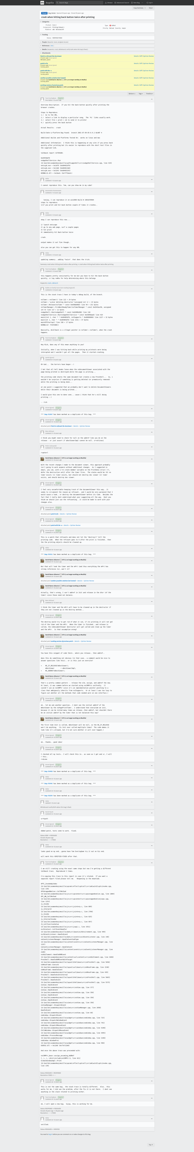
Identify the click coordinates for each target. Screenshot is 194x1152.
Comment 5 (48, 271)
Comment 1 (48, 180)
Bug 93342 (48, 783)
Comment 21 (49, 588)
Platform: (48, 29)
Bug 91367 (48, 414)
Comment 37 (49, 864)
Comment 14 (49, 485)
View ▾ (151, 8)
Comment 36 (49, 847)
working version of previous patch (51, 85)
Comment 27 (49, 700)
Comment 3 (48, 215)
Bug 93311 (48, 554)
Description (48, 100)
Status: (49, 38)
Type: (106, 25)
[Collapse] (152, 99)
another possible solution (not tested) (53, 78)
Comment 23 (49, 617)
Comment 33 (49, 791)
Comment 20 (49, 576)
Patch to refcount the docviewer (51, 56)
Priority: (105, 28)
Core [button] (54, 25)
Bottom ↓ (132, 93)
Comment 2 (48, 193)
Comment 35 (49, 826)
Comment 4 (48, 255)
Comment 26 (49, 678)
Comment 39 (49, 1099)
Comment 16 (49, 521)
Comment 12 (49, 448)
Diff (141, 56)
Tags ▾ (141, 93)
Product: (48, 25)
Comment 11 (49, 433)
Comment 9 (48, 410)
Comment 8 (48, 360)
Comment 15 (49, 509)
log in (50, 1134)
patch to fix (44, 63)
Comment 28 (49, 720)
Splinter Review (148, 56)
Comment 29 (49, 737)
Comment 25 (49, 648)
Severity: (118, 28)
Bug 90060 (52, 13)
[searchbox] (79, 2)
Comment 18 (49, 549)
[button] (149, 2)
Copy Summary (138, 8)
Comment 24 (49, 637)
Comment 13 (49, 460)
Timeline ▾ (149, 93)
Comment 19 (49, 562)
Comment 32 (49, 779)
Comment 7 (48, 340)
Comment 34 (49, 814)
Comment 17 (49, 532)
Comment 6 (48, 290)
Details (136, 56)
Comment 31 (49, 766)
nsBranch (55, 283)
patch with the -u (46, 70)
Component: (47, 27)
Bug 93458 (48, 771)
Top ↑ (151, 1145)
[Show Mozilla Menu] (42, 2)
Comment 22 (49, 602)
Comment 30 (49, 749)
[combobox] (79, 2)
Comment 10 (49, 422)
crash (49, 283)
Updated (48, 803)
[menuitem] (109, 2)
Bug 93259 (48, 796)
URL (52, 46)
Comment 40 (49, 1120)
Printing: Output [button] (58, 27)
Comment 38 (49, 1082)
